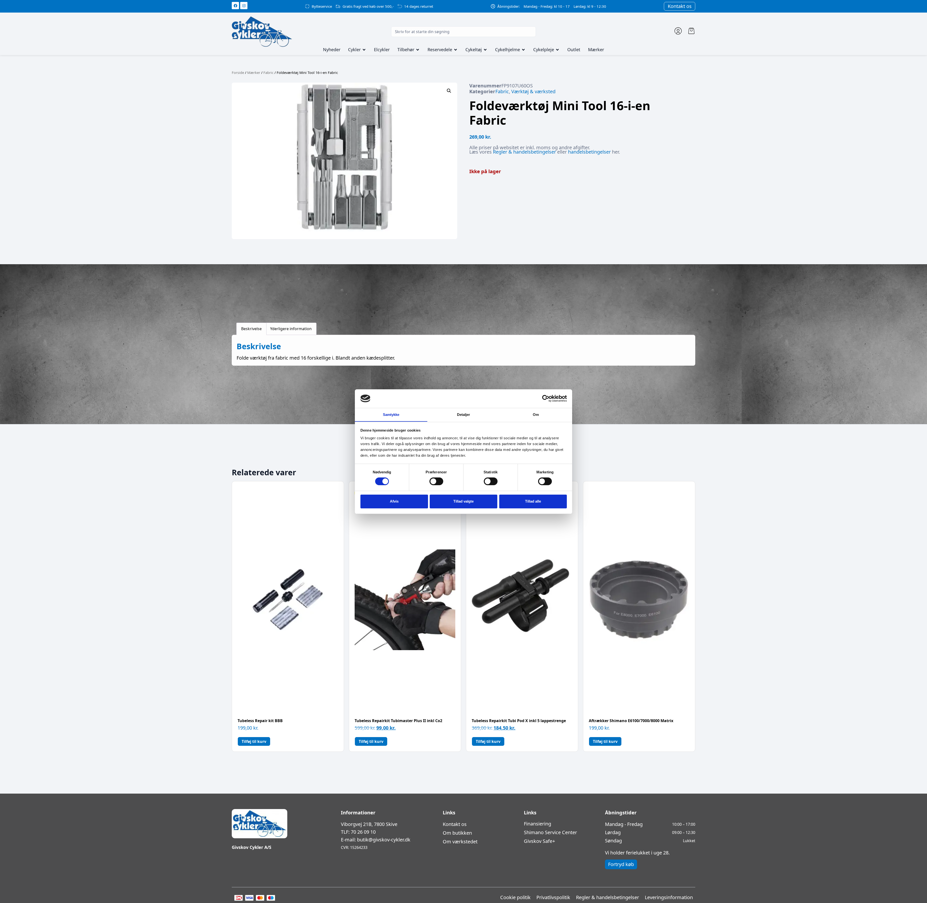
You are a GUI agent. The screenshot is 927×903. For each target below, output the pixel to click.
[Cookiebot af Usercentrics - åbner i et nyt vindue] (546, 398)
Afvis (394, 501)
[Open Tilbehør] (417, 50)
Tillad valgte (463, 501)
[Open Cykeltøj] (485, 50)
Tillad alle (533, 501)
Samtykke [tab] (391, 414)
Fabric (268, 72)
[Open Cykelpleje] (557, 50)
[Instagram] (243, 5)
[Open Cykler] (364, 50)
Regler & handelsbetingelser (524, 152)
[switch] (436, 481)
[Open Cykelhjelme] (523, 50)
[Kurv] (691, 31)
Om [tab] (536, 414)
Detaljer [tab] (463, 414)
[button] (449, 90)
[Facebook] (235, 5)
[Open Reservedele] (455, 50)
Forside (238, 72)
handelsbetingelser (589, 152)
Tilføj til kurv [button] (254, 741)
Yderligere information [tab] (291, 328)
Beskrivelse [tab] (251, 328)
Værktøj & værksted (533, 91)
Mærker (253, 72)
